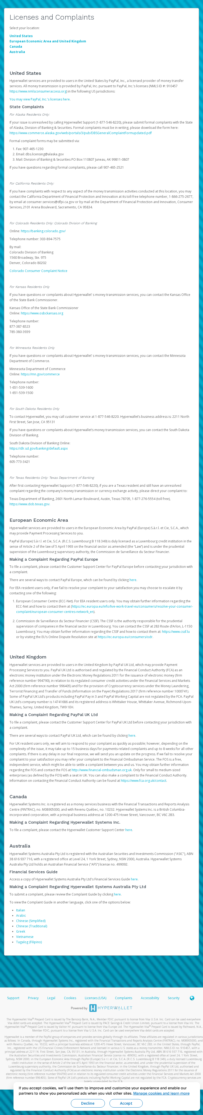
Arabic (21, 915)
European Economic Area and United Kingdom (48, 41)
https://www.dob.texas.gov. (30, 504)
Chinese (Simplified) (30, 921)
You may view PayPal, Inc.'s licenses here (40, 99)
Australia (17, 52)
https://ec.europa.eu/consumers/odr (125, 637)
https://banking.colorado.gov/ (43, 231)
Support (13, 998)
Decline (87, 1103)
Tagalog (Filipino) (29, 942)
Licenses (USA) (96, 998)
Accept (126, 1103)
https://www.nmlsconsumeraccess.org (38, 91)
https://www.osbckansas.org (42, 313)
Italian (20, 910)
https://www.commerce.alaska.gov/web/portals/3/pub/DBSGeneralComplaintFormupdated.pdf (81, 133)
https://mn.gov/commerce (40, 374)
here (133, 580)
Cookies (70, 998)
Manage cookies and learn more (161, 1093)
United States (21, 36)
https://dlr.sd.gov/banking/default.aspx (39, 448)
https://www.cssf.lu (176, 631)
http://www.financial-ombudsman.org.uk (102, 770)
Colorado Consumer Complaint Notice (38, 271)
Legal (51, 998)
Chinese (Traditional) (31, 926)
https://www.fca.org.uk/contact (143, 780)
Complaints (124, 998)
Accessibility (150, 998)
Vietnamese (25, 936)
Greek (20, 931)
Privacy (33, 998)
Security (173, 998)
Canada (16, 46)
